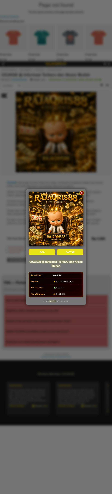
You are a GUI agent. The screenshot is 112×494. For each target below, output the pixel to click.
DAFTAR (70, 252)
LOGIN (42, 252)
